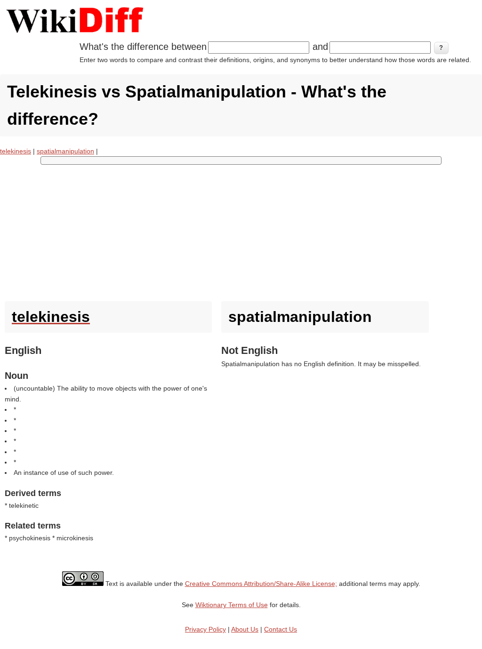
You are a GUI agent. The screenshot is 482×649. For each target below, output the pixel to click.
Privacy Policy (205, 629)
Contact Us (280, 629)
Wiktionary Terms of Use (231, 605)
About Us (244, 629)
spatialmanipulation (65, 151)
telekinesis (15, 151)
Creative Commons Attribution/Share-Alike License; (261, 583)
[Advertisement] (241, 230)
